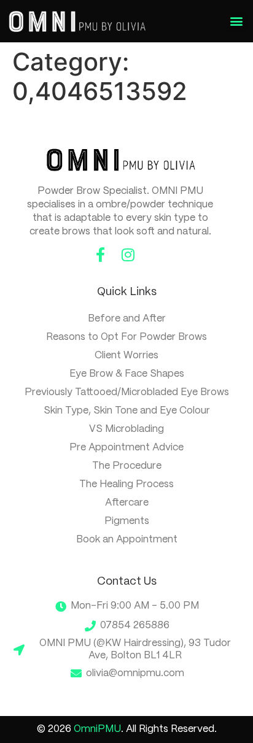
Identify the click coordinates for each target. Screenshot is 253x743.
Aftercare (127, 502)
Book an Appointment (126, 539)
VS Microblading (126, 429)
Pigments (126, 521)
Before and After (127, 318)
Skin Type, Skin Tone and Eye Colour (127, 410)
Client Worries (126, 355)
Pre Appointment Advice (126, 447)
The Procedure (127, 466)
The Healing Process (126, 484)
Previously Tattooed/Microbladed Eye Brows (127, 392)
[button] (237, 21)
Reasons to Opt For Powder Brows (126, 337)
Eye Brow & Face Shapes (126, 374)
